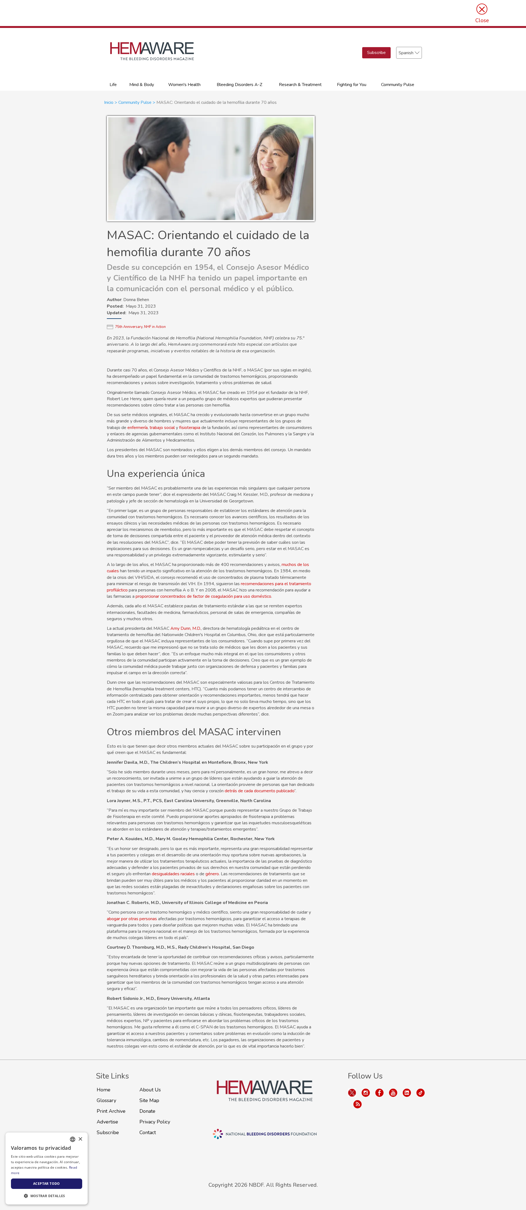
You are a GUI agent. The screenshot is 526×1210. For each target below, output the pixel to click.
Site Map (149, 1100)
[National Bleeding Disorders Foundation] (264, 1097)
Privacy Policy (154, 1122)
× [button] (80, 1139)
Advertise (107, 1122)
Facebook (379, 1093)
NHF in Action (155, 326)
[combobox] (72, 1139)
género (212, 874)
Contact (147, 1132)
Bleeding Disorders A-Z (239, 85)
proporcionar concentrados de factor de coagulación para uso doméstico (203, 596)
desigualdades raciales (173, 874)
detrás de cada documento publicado (259, 791)
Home (103, 1089)
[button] (46, 1195)
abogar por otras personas (132, 919)
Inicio (108, 102)
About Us (150, 1089)
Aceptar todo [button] (46, 1183)
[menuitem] (113, 84)
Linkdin (407, 1093)
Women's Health (184, 85)
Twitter (352, 1093)
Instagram (366, 1093)
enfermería (137, 428)
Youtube (393, 1093)
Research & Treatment (300, 85)
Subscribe (376, 53)
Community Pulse (397, 85)
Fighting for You (351, 85)
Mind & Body (141, 85)
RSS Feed (357, 1104)
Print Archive (111, 1111)
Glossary (106, 1100)
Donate (147, 1111)
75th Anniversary (128, 326)
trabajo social (162, 428)
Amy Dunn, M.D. (185, 628)
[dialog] (46, 1168)
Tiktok (420, 1093)
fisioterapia (189, 428)
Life (113, 85)
